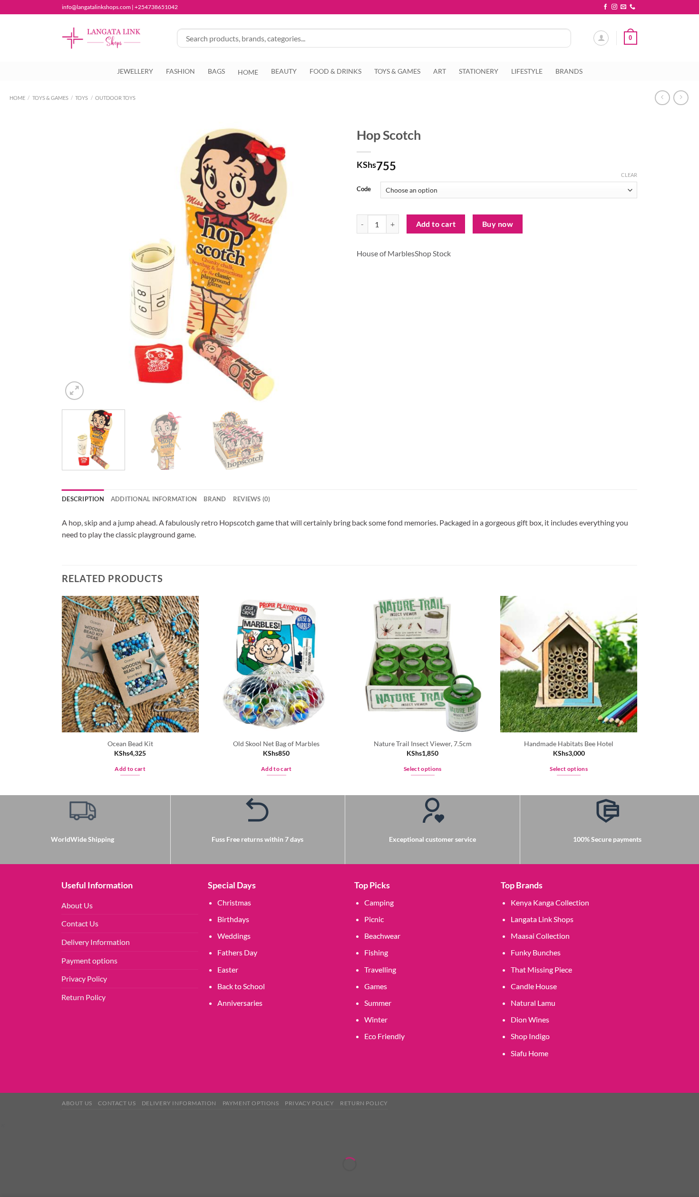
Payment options (89, 960)
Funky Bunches (536, 952)
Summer (377, 1002)
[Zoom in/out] (9, 1140)
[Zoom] (74, 390)
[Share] (64, 1140)
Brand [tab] (215, 499)
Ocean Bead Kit (130, 744)
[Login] (601, 38)
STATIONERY (478, 71)
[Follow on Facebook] (605, 7)
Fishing (376, 952)
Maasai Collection (540, 935)
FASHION (180, 71)
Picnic (374, 919)
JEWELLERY (135, 71)
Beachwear (382, 935)
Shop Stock (433, 253)
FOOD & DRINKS (335, 71)
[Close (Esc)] (91, 1140)
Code (364, 189)
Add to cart (436, 224)
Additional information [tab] (154, 499)
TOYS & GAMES (397, 71)
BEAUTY (284, 71)
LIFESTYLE (527, 71)
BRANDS (568, 71)
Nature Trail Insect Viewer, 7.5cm (423, 744)
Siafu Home (529, 1053)
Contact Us (79, 923)
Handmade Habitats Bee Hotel (568, 744)
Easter (227, 969)
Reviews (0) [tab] (252, 499)
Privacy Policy (84, 978)
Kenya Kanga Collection (550, 902)
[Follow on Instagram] (614, 7)
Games (375, 986)
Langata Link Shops (542, 919)
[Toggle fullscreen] (37, 1140)
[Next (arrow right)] (37, 1180)
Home (17, 98)
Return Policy (83, 997)
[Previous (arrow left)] (9, 1180)
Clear (629, 175)
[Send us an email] (623, 7)
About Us (77, 905)
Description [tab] (83, 499)
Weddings (234, 935)
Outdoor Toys (115, 98)
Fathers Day (237, 952)
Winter (376, 1019)
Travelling (380, 969)
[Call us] (632, 7)
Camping (379, 902)
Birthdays (233, 919)
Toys (81, 98)
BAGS (216, 71)
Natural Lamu (533, 1002)
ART (439, 71)
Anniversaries (239, 1002)
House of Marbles (386, 253)
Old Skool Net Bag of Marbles (276, 744)
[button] (2, 1124)
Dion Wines (530, 1019)
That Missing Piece (541, 969)
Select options (423, 769)
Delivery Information (95, 941)
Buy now (497, 224)
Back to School (241, 986)
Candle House (534, 986)
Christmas (234, 902)
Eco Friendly (384, 1036)
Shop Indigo (530, 1036)
